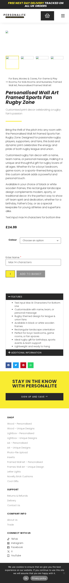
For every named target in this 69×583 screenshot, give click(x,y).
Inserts (11, 457)
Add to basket (31, 274)
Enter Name (12, 257)
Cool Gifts (12, 481)
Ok (26, 578)
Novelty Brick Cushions (20, 476)
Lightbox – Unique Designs (22, 438)
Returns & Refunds (17, 495)
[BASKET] (47, 15)
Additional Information (26, 352)
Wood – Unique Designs (20, 428)
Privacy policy (39, 578)
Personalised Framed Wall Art (34, 85)
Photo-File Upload (17, 452)
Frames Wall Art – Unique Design (25, 466)
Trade (10, 524)
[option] (34, 32)
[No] (64, 572)
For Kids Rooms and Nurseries (35, 82)
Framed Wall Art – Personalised (25, 462)
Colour (13, 240)
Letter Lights (14, 471)
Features (16, 296)
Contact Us (13, 505)
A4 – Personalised (17, 442)
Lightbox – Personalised (20, 433)
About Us (12, 519)
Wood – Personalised (19, 423)
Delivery (11, 500)
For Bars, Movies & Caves (23, 78)
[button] (34, 296)
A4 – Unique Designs (18, 447)
